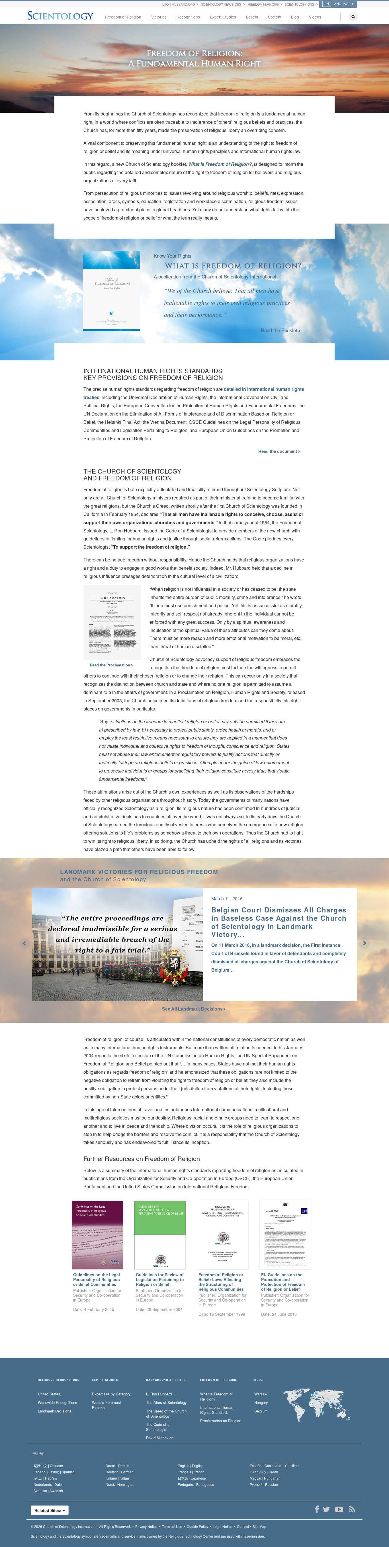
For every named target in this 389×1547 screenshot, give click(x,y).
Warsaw (260, 1394)
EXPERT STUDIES (105, 1380)
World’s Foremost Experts (106, 1405)
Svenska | (48, 1490)
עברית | (45, 1478)
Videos (315, 17)
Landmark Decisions (54, 1411)
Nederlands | (49, 1484)
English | (191, 1465)
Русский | (264, 1484)
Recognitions (188, 17)
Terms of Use (172, 1526)
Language (37, 1453)
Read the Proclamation (110, 665)
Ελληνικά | (264, 1471)
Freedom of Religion (123, 17)
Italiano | (117, 1478)
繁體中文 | (48, 1465)
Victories (159, 17)
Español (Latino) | (54, 1471)
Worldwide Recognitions (57, 1402)
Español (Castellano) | (274, 1465)
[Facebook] (317, 1509)
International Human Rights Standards (216, 1410)
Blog (295, 17)
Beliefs (252, 17)
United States (49, 1394)
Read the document (278, 451)
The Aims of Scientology (166, 1402)
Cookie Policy (197, 1526)
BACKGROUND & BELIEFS (166, 1380)
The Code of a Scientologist (157, 1427)
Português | (196, 1484)
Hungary (261, 1402)
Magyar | (265, 1478)
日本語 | (192, 1478)
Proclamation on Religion (220, 1420)
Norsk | (120, 1484)
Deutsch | (120, 1471)
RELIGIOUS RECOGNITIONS (58, 1380)
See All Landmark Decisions (192, 1009)
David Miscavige (159, 1437)
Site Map (259, 1526)
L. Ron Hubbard (159, 1394)
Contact (243, 1526)
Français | (191, 1471)
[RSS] (352, 1509)
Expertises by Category (111, 1394)
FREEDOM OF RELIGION (218, 1380)
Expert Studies (223, 17)
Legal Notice (222, 1526)
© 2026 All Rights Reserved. (81, 1526)
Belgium (261, 1411)
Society (274, 17)
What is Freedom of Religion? (220, 164)
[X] (326, 1509)
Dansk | (117, 1465)
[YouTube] (339, 1509)
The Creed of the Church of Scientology (166, 1413)
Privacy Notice (146, 1526)
